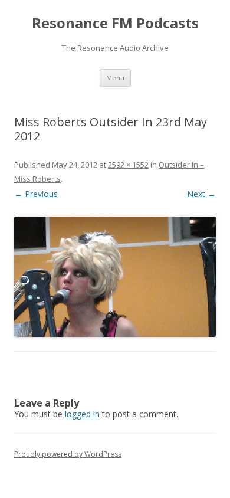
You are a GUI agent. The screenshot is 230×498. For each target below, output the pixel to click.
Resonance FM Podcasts (115, 23)
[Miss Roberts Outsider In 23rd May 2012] (115, 277)
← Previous (36, 193)
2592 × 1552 (128, 164)
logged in (82, 414)
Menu (115, 77)
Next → (201, 193)
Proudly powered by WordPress (67, 454)
